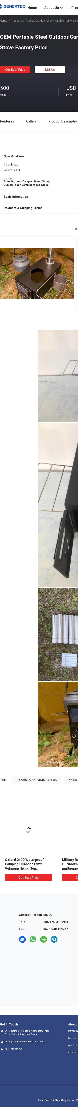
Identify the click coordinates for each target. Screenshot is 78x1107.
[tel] (64, 939)
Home (3, 20)
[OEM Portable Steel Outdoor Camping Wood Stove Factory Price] (28, 829)
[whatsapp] (33, 939)
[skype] (54, 939)
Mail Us (50, 69)
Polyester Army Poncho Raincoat (37, 779)
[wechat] (43, 939)
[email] (22, 939)
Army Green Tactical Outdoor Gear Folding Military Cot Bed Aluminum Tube (28, 864)
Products (16, 20)
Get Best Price (15, 69)
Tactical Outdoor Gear (38, 20)
